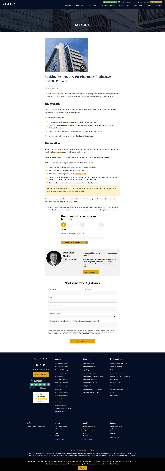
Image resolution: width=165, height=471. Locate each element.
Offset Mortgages (59, 411)
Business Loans (114, 370)
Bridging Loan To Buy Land (89, 379)
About (149, 6)
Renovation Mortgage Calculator (63, 408)
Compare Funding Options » (75, 242)
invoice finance (68, 122)
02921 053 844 (87, 439)
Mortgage (79, 6)
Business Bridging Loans (89, 373)
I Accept (81, 468)
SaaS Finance (114, 395)
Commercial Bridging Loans (90, 382)
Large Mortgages (59, 376)
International (93, 6)
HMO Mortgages (59, 402)
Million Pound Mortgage (61, 373)
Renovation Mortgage (61, 405)
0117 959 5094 (59, 439)
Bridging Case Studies (88, 363)
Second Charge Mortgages (62, 392)
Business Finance (108, 6)
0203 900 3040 (114, 437)
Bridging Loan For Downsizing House (92, 376)
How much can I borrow (61, 366)
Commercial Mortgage (116, 366)
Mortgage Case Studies (61, 363)
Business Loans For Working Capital (120, 376)
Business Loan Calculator (117, 373)
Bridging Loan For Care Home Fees (92, 389)
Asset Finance (124, 6)
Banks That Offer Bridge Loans (90, 392)
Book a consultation (41, 374)
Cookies (91, 450)
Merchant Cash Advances (117, 389)
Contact (158, 6)
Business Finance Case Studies (118, 363)
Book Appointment (155, 2)
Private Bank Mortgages (61, 379)
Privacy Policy (81, 450)
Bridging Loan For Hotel (88, 386)
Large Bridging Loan (88, 370)
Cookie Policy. (114, 464)
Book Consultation (90, 272)
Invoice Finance (114, 386)
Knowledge (138, 6)
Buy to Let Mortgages (60, 398)
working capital (80, 174)
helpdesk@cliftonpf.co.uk (128, 2)
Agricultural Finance (115, 382)
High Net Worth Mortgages (62, 370)
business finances (59, 152)
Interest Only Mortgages (61, 382)
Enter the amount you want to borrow (73, 234)
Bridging (68, 6)
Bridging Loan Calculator (89, 366)
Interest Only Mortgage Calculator (64, 386)
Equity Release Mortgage (61, 395)
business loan (62, 125)
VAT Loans (113, 392)
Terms (73, 450)
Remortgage (58, 389)
